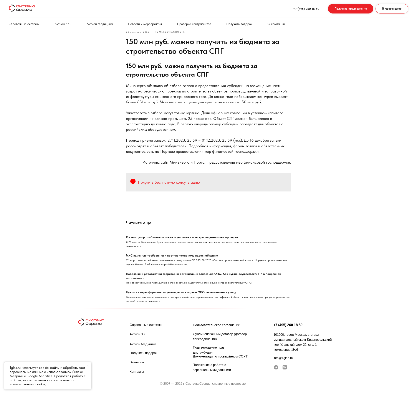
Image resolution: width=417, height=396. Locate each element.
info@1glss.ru (283, 358)
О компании (276, 24)
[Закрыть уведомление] (88, 365)
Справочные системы (24, 24)
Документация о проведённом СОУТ (220, 356)
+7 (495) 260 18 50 (288, 325)
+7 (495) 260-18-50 (306, 8)
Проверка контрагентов (194, 24)
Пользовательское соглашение (216, 325)
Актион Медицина (100, 24)
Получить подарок (239, 24)
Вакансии (137, 362)
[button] (350, 9)
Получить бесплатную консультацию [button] (169, 182)
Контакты (137, 371)
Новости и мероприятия (145, 24)
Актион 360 (63, 24)
